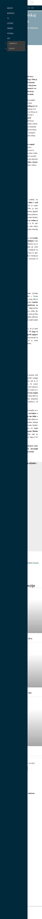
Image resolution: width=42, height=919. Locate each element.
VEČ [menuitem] (8, 38)
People (35, 563)
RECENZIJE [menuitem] (10, 13)
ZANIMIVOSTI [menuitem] (13, 43)
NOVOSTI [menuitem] (10, 8)
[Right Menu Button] (2, 3)
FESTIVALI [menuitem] (10, 33)
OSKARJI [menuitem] (12, 48)
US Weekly (28, 563)
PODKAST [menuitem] (10, 28)
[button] (32, 3)
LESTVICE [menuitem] (10, 23)
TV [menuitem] (8, 18)
